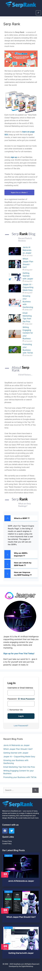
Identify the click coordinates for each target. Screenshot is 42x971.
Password (12, 699)
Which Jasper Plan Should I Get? (18, 749)
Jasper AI (8, 856)
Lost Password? (21, 725)
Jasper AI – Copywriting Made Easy (19, 756)
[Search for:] (17, 790)
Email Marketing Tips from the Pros (19, 767)
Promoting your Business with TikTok (19, 777)
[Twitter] (11, 830)
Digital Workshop (27, 966)
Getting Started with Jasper (15, 753)
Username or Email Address (20, 688)
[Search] (35, 790)
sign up (14, 157)
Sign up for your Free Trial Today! (18, 653)
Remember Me (16, 710)
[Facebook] (5, 830)
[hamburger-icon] (38, 12)
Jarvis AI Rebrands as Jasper (16, 745)
